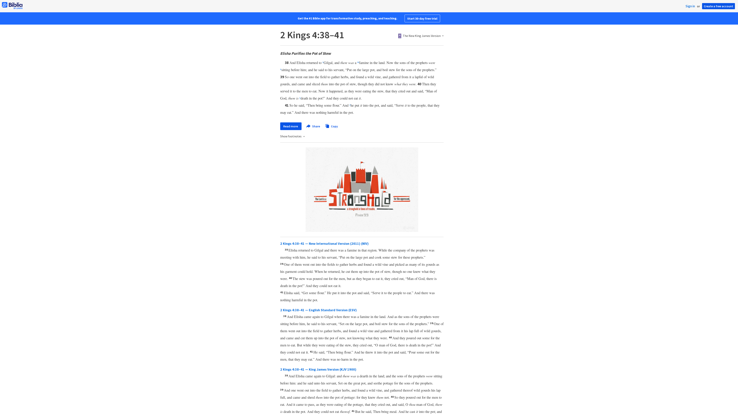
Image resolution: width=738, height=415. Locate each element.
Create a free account (718, 6)
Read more (290, 126)
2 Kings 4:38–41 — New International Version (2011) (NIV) (324, 243)
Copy (334, 126)
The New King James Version (422, 36)
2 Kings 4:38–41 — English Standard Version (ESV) (318, 310)
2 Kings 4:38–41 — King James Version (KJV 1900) (318, 369)
